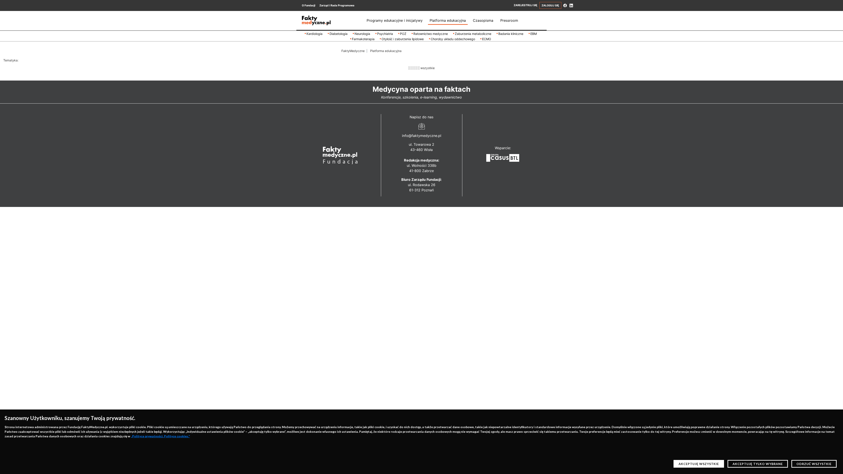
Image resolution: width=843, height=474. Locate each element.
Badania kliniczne (510, 34)
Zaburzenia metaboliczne (473, 34)
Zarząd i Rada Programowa (336, 5)
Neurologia (362, 34)
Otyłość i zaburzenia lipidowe (403, 39)
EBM (533, 34)
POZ (403, 34)
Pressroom (509, 20)
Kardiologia (314, 34)
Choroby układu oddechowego (453, 39)
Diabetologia (339, 34)
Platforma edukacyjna (448, 20)
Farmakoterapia (363, 39)
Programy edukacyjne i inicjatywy (395, 20)
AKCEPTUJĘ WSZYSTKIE (699, 464)
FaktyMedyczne (353, 51)
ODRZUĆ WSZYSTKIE (814, 464)
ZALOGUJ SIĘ (550, 5)
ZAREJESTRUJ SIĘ (525, 5)
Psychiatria (385, 34)
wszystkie (427, 68)
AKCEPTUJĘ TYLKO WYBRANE (758, 464)
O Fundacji (308, 5)
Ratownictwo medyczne (430, 34)
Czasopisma (483, 20)
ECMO (486, 39)
